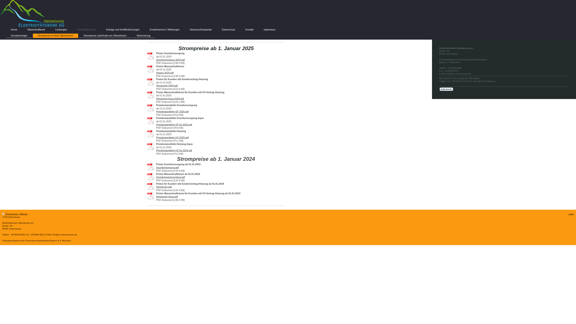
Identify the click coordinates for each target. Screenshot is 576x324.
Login (571, 214)
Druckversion (12, 214)
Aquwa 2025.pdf (165, 73)
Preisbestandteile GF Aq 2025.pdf (174, 124)
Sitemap (24, 214)
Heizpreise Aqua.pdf (167, 196)
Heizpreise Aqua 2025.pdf (170, 99)
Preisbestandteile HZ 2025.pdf (172, 137)
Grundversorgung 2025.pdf (170, 60)
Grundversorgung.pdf (167, 167)
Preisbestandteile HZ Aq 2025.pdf (174, 150)
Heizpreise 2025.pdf (167, 85)
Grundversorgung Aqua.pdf (170, 177)
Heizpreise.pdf (164, 187)
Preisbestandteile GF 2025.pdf (172, 111)
